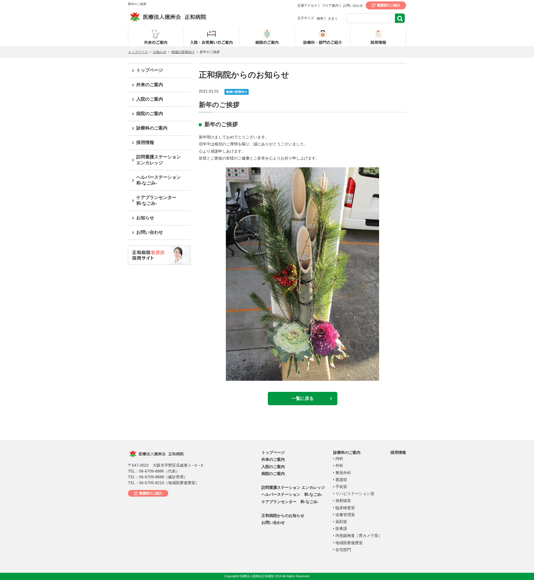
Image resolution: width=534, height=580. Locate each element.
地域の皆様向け (183, 52)
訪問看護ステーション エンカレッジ (293, 487)
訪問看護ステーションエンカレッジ (158, 160)
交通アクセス (307, 5)
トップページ (138, 52)
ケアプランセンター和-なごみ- (156, 200)
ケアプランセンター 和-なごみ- (290, 501)
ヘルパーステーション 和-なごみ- (292, 494)
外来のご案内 (149, 84)
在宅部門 (343, 549)
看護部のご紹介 (388, 5)
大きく (333, 18)
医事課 (341, 528)
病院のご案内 (149, 113)
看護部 (341, 479)
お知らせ (159, 52)
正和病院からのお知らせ (282, 515)
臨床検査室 (345, 508)
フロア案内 (330, 5)
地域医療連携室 (349, 543)
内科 (339, 458)
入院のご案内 (149, 99)
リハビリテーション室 (354, 493)
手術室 (341, 486)
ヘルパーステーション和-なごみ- (158, 180)
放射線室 (343, 500)
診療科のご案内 (151, 128)
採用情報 (145, 142)
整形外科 (343, 473)
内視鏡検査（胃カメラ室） (358, 535)
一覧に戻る (302, 398)
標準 (320, 18)
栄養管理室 (345, 514)
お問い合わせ (353, 5)
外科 (339, 465)
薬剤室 (341, 521)
